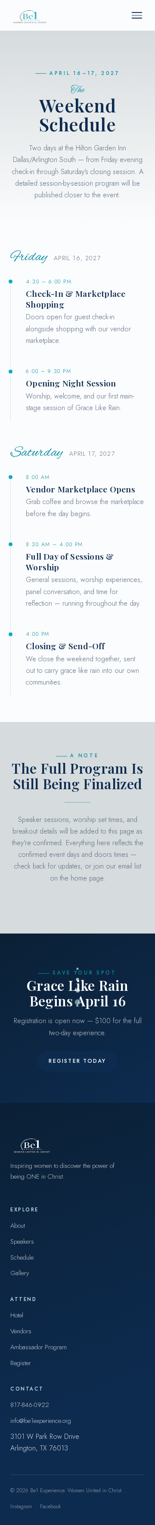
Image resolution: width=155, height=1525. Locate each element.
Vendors (20, 1331)
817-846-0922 (29, 1405)
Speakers (22, 1241)
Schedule (22, 1257)
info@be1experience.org (40, 1420)
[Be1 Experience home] (28, 15)
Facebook (50, 1506)
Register (20, 1363)
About (17, 1225)
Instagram (21, 1506)
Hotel (16, 1315)
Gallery (19, 1273)
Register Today (77, 1061)
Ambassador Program (38, 1347)
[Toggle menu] (137, 15)
